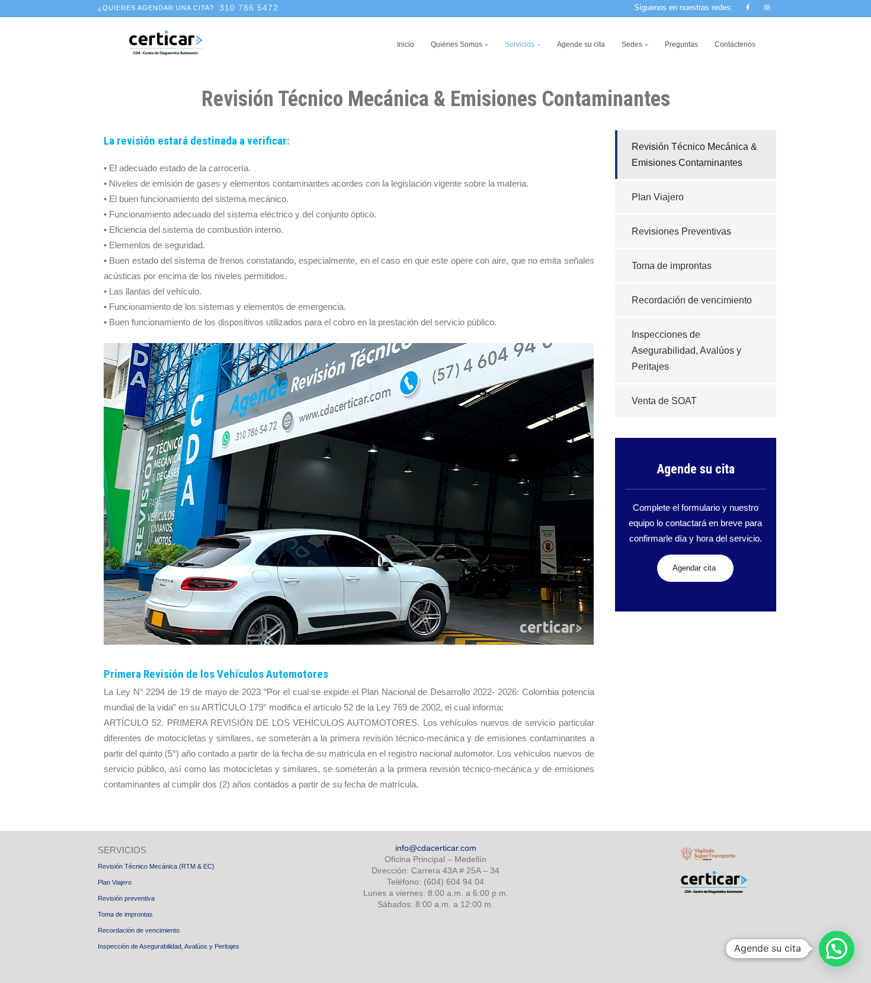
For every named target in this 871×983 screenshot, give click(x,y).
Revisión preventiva (126, 898)
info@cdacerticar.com (435, 848)
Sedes (632, 44)
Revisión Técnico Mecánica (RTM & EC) (156, 866)
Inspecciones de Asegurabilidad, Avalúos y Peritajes (686, 350)
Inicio (405, 44)
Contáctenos (735, 44)
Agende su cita (581, 44)
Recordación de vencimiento (692, 300)
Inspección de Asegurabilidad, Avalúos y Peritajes (168, 946)
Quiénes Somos (456, 44)
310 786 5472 (248, 7)
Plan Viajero (658, 197)
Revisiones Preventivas (681, 231)
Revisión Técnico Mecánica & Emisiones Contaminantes (694, 155)
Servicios (519, 44)
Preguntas (681, 44)
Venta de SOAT (664, 401)
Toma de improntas (672, 266)
